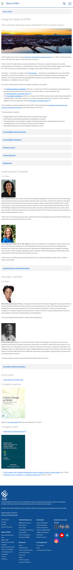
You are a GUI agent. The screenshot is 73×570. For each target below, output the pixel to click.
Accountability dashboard (12, 140)
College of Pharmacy (42, 532)
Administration (23, 548)
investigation (32, 73)
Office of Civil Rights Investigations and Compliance (7, 552)
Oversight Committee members (14, 366)
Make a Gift (4, 540)
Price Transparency (24, 535)
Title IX (3, 556)
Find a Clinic (22, 527)
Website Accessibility (7, 542)
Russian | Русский (6, 527)
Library (21, 557)
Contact (3, 522)
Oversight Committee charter (38, 100)
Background (7, 163)
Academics (40, 520)
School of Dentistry (42, 527)
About (21, 545)
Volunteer (4, 559)
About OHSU (12, 3)
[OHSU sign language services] (62, 528)
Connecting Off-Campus (43, 550)
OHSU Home (5, 519)
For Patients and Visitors (26, 530)
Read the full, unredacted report (14, 431)
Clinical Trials (23, 532)
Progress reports (9, 147)
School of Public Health (43, 530)
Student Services (41, 537)
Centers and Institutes (26, 550)
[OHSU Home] (2, 3)
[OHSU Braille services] (56, 528)
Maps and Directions (7, 535)
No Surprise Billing (24, 537)
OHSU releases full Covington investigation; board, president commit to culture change (32, 472)
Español (3, 524)
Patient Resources (25, 520)
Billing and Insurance (25, 523)
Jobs (2, 537)
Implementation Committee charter (17, 94)
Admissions (39, 535)
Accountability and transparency (14, 132)
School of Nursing (41, 525)
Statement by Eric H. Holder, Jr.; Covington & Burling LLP (22, 475)
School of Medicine (42, 523)
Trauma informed (9, 155)
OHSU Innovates (24, 559)
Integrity (4, 544)
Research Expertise (25, 562)
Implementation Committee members (16, 268)
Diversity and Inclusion (8, 547)
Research (22, 542)
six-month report (12, 422)
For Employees (41, 542)
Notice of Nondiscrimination (9, 515)
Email (38, 548)
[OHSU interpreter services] (67, 528)
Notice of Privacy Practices (9, 512)
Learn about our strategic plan (13, 379)
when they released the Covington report (37, 57)
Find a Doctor (23, 525)
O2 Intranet (40, 545)
